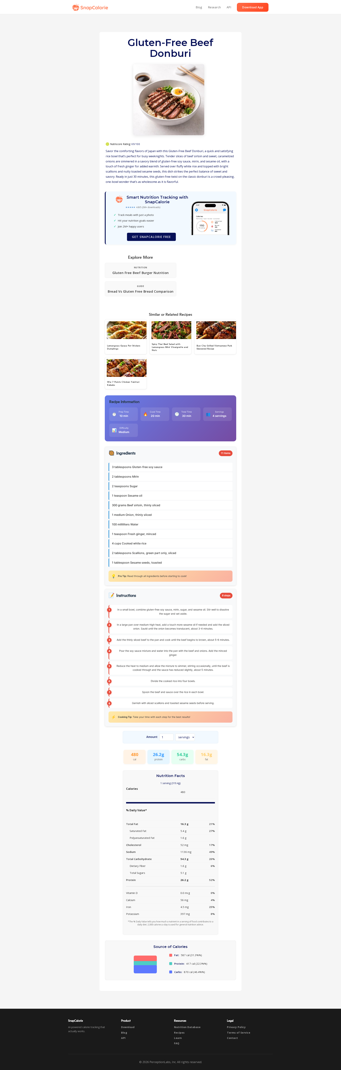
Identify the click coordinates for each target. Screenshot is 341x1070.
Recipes (179, 1032)
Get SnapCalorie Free (151, 237)
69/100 (135, 144)
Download (127, 1027)
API (229, 7)
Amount (152, 737)
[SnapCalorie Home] (90, 7)
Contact (232, 1038)
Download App (252, 7)
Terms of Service (238, 1032)
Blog (199, 7)
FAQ (176, 1043)
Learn (178, 1038)
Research (214, 7)
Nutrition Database (187, 1027)
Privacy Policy (236, 1027)
